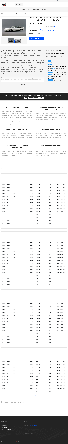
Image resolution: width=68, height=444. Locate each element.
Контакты (44, 9)
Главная (23, 9)
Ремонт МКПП (14, 13)
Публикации (36, 9)
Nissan (20, 13)
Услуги (19, 4)
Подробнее (56, 26)
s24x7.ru (19, 441)
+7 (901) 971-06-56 (62, 0)
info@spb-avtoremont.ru (47, 405)
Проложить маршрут (36, 38)
